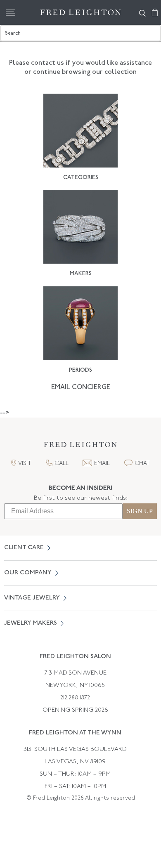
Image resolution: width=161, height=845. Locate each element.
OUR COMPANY (28, 573)
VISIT (24, 463)
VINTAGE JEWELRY (32, 598)
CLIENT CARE (24, 548)
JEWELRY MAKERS (30, 623)
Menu (10, 12)
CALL (61, 463)
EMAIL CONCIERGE (80, 387)
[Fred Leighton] (80, 12)
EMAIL (102, 463)
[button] (80, 447)
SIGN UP (140, 511)
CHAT (142, 463)
